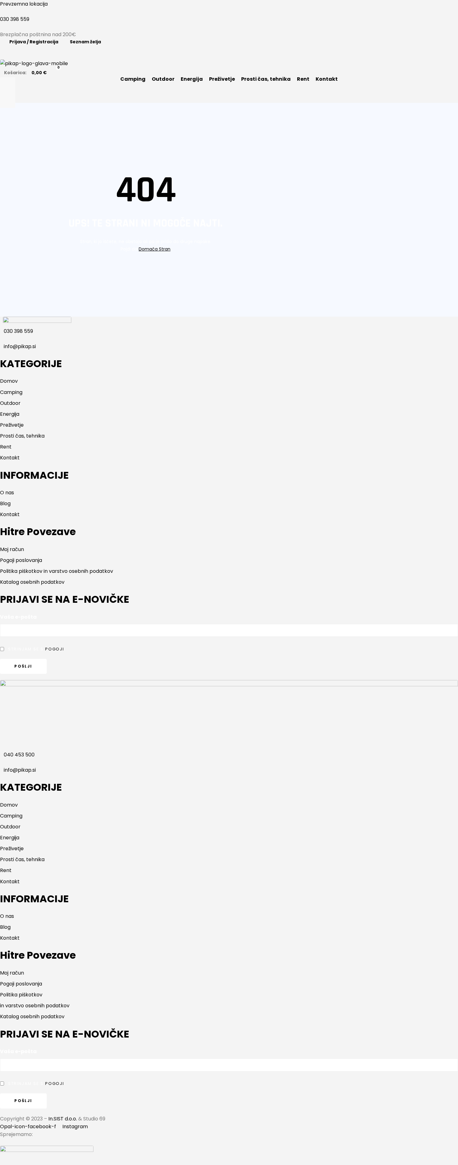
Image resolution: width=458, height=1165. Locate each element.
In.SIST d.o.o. (62, 1118)
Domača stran (154, 249)
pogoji (54, 649)
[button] (229, 92)
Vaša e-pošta (18, 617)
